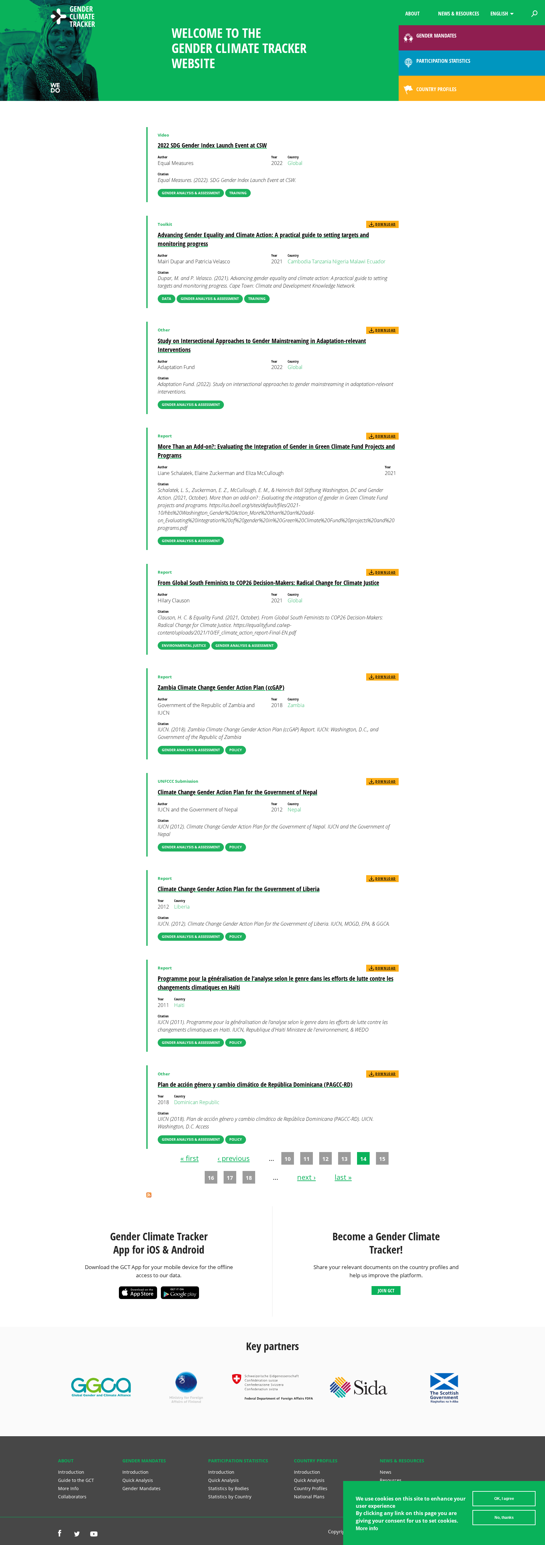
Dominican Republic (197, 1102)
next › (306, 1177)
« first (189, 1158)
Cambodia (299, 261)
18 (249, 1177)
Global (295, 163)
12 (325, 1158)
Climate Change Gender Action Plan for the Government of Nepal (237, 792)
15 (382, 1158)
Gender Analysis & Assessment (191, 192)
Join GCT (386, 1290)
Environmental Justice (184, 645)
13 (344, 1158)
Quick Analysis (137, 1480)
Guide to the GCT (76, 1480)
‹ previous (234, 1158)
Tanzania (321, 261)
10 (287, 1158)
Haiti (179, 1005)
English (499, 13)
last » (343, 1177)
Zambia (296, 705)
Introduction (71, 1472)
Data (166, 298)
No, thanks (504, 1517)
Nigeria (340, 261)
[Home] (72, 17)
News (385, 1472)
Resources (390, 1480)
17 (230, 1177)
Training (238, 192)
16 (211, 1177)
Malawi (358, 261)
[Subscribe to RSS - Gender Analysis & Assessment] (148, 1195)
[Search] (534, 13)
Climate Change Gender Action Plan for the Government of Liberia (238, 889)
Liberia (182, 906)
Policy (235, 749)
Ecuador (376, 261)
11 (306, 1158)
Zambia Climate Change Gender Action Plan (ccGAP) (221, 687)
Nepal (294, 809)
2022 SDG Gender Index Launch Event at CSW (212, 145)
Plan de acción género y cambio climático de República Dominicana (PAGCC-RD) (255, 1084)
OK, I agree (504, 1498)
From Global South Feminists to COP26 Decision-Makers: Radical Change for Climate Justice (268, 582)
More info (367, 1528)
